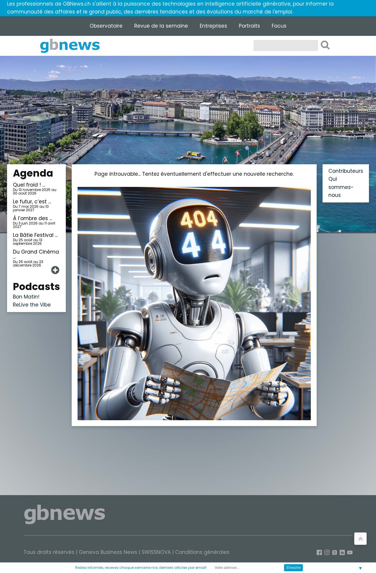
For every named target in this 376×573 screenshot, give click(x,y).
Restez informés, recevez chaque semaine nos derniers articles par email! (141, 567)
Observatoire (106, 25)
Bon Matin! (26, 296)
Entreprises (213, 25)
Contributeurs (345, 171)
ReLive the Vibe (32, 304)
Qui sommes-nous (341, 187)
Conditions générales (202, 552)
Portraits (249, 25)
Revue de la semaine (161, 25)
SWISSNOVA (156, 552)
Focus (279, 25)
